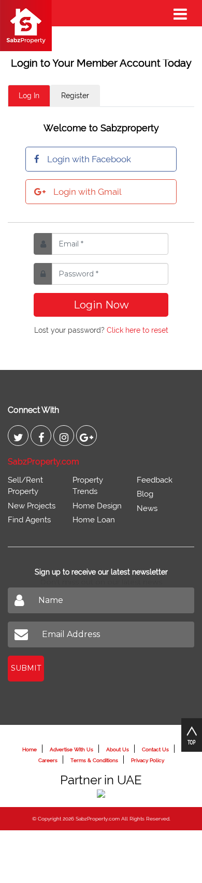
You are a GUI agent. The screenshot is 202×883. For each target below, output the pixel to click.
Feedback (154, 480)
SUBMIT (26, 668)
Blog (145, 494)
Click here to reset (137, 330)
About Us (117, 749)
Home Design (97, 505)
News (147, 508)
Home (29, 749)
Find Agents (29, 519)
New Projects (31, 505)
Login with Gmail (87, 192)
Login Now (101, 305)
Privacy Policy (147, 760)
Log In (29, 95)
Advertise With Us (71, 749)
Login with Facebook (89, 159)
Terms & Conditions (94, 760)
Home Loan (94, 519)
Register (75, 95)
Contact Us (155, 749)
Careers (47, 760)
